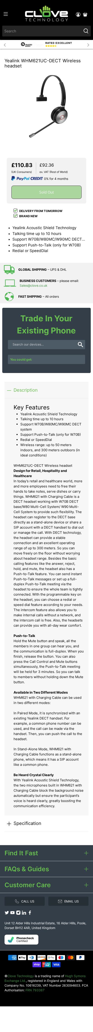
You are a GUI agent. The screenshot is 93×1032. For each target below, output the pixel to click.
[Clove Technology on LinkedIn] (24, 914)
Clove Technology (20, 976)
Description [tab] (26, 390)
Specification (27, 823)
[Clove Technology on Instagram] (18, 914)
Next (88, 44)
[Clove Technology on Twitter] (7, 914)
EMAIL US (71, 901)
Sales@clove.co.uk (33, 285)
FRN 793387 (35, 990)
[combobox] (41, 31)
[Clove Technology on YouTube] (12, 914)
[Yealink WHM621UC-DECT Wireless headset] (46, 108)
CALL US (27, 901)
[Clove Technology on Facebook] (30, 914)
